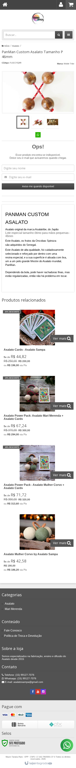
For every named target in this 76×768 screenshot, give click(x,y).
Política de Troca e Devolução (23, 635)
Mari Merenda (13, 608)
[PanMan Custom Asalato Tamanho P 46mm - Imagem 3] (52, 122)
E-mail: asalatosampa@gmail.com (23, 682)
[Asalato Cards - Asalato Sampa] (37, 339)
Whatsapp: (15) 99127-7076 (20, 678)
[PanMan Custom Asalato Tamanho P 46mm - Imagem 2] (37, 122)
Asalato (15, 46)
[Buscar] (59, 35)
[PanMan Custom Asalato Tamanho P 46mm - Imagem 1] (22, 122)
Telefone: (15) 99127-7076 (19, 674)
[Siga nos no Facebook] (32, 691)
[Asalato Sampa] (38, 19)
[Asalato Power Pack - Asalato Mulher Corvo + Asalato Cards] (37, 476)
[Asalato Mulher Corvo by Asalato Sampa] (37, 543)
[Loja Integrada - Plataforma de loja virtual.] (38, 763)
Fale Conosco (13, 630)
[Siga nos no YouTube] (38, 691)
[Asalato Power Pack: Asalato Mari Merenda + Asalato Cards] (37, 407)
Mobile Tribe (69, 64)
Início (7, 46)
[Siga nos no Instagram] (43, 691)
